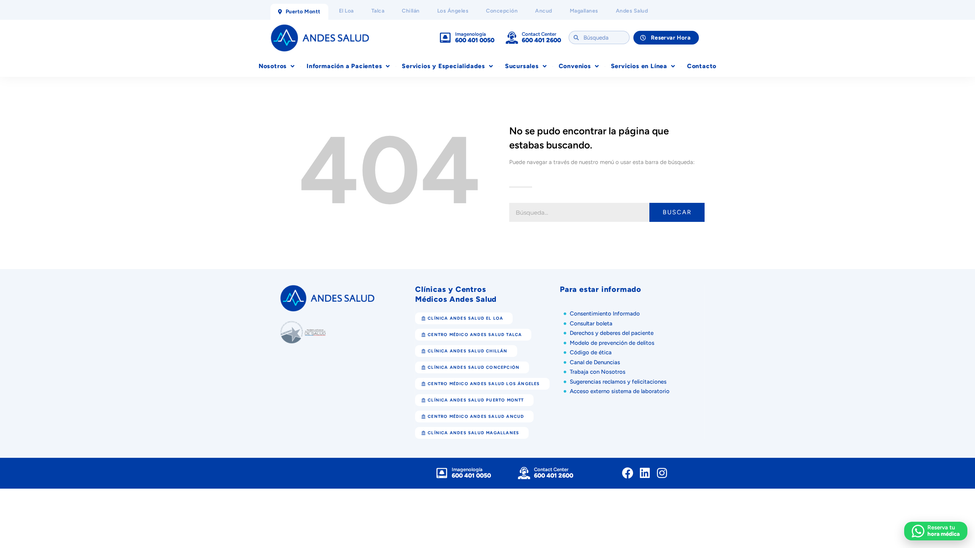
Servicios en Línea (639, 66)
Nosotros (273, 66)
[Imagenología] (445, 38)
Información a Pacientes (344, 66)
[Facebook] (627, 473)
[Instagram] (662, 473)
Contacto (701, 66)
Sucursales (522, 66)
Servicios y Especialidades (443, 66)
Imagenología (470, 34)
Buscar (677, 212)
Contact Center (539, 34)
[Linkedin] (644, 473)
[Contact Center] (512, 38)
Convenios (575, 66)
